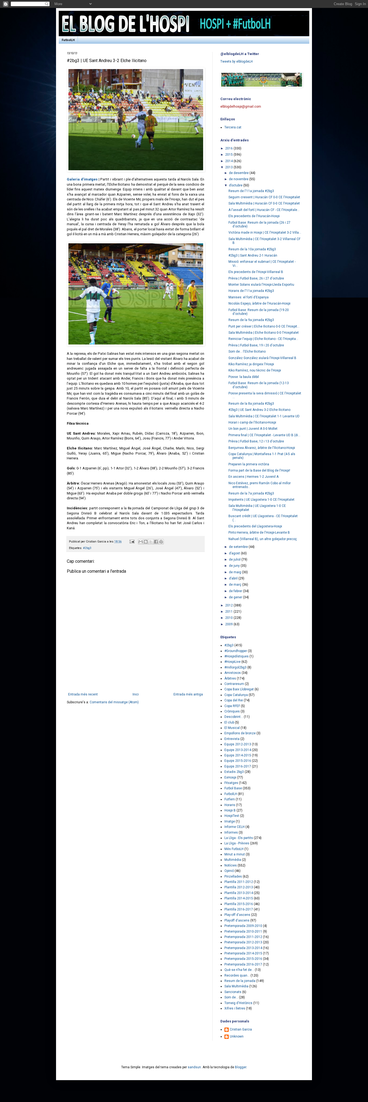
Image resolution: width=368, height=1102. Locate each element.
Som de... (231, 997)
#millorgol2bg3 (235, 667)
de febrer (236, 591)
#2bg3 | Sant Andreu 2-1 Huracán (252, 255)
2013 (229, 167)
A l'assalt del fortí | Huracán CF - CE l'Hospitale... (264, 210)
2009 (229, 624)
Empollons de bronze (240, 733)
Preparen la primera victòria (248, 464)
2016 (229, 148)
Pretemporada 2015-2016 (243, 959)
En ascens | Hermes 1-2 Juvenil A (253, 477)
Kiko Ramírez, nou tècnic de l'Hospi (254, 370)
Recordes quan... (237, 975)
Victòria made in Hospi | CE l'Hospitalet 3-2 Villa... (264, 232)
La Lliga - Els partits (238, 838)
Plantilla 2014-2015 (238, 898)
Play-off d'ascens (237, 915)
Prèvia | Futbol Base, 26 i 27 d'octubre (256, 278)
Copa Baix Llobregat (239, 689)
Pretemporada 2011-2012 (243, 937)
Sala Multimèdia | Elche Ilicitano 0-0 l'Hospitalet (263, 333)
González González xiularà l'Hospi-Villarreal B (262, 358)
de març (235, 584)
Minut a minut (234, 854)
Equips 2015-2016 (237, 761)
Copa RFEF (232, 706)
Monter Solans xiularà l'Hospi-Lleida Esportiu (261, 284)
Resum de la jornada (239, 981)
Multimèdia (232, 860)
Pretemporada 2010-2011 (243, 931)
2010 (229, 618)
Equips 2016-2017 (237, 766)
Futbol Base (233, 788)
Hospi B (230, 810)
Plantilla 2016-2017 (238, 909)
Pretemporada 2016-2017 (243, 964)
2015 (229, 154)
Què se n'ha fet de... (239, 970)
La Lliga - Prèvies (236, 843)
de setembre (239, 547)
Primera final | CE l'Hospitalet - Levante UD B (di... (264, 435)
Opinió (229, 871)
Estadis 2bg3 (234, 772)
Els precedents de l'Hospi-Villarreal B (255, 272)
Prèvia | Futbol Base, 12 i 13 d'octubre (256, 441)
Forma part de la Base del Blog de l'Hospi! (259, 470)
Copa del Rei (233, 700)
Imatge (229, 821)
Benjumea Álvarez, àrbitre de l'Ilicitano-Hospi (261, 448)
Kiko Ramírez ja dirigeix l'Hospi (251, 364)
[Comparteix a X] (151, 541)
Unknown (237, 1036)
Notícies (230, 865)
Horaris (229, 805)
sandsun (194, 1067)
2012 (229, 605)
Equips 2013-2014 (237, 750)
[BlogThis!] (145, 541)
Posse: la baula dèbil (243, 377)
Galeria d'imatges (82, 179)
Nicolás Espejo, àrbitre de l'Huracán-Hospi (259, 303)
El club (229, 722)
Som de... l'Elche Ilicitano (247, 351)
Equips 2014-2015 (237, 755)
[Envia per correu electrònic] (140, 541)
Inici (136, 694)
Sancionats (232, 992)
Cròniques (232, 711)
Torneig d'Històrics (238, 1003)
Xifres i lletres (234, 1008)
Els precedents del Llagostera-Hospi (255, 526)
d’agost (235, 553)
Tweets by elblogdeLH (236, 61)
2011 (229, 611)
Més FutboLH (234, 849)
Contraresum (234, 684)
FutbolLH (68, 40)
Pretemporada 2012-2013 (243, 942)
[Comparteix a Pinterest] (161, 541)
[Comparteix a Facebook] (156, 541)
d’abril (233, 578)
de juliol (235, 559)
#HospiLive (232, 662)
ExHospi (230, 777)
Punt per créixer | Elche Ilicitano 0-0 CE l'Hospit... (264, 326)
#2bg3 (87, 548)
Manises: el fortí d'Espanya (248, 297)
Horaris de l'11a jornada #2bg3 (251, 291)
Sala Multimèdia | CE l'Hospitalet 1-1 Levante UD (264, 416)
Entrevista (231, 739)
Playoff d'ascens (236, 920)
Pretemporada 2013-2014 (243, 948)
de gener (236, 597)
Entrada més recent (83, 694)
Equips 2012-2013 (237, 744)
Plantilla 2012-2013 (238, 887)
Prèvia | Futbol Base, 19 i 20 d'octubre (256, 345)
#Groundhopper (235, 651)
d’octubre (236, 185)
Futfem (229, 799)
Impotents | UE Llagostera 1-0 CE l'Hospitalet (261, 499)
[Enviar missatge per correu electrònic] (131, 541)
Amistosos (232, 673)
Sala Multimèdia (236, 986)
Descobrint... (233, 717)
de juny (235, 566)
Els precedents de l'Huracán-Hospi (254, 216)
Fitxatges (231, 783)
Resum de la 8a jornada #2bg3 (251, 403)
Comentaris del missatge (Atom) (114, 702)
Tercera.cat (232, 127)
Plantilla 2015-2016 (238, 904)
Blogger (240, 1067)
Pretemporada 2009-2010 (243, 926)
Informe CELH (234, 827)
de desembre (239, 173)
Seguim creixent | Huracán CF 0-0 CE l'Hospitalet (264, 197)
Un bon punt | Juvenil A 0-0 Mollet (252, 429)
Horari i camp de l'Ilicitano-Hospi (252, 422)
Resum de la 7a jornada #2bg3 (251, 493)
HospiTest (231, 816)
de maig (235, 572)
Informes (231, 832)
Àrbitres (230, 678)
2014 (229, 161)
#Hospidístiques (236, 656)
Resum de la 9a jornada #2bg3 (251, 320)
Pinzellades (233, 876)
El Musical (232, 728)
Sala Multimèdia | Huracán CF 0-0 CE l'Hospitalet (264, 203)
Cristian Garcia (241, 1029)
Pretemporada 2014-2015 (243, 953)
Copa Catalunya (236, 695)
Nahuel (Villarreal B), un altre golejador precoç (262, 539)
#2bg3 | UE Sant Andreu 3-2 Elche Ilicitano (259, 410)
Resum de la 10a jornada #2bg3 (252, 249)
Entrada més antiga (188, 694)
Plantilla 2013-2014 (238, 893)
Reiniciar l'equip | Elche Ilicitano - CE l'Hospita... (263, 339)
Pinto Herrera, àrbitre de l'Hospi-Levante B (259, 532)
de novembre (239, 179)
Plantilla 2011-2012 (238, 882)
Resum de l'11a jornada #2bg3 (251, 191)
